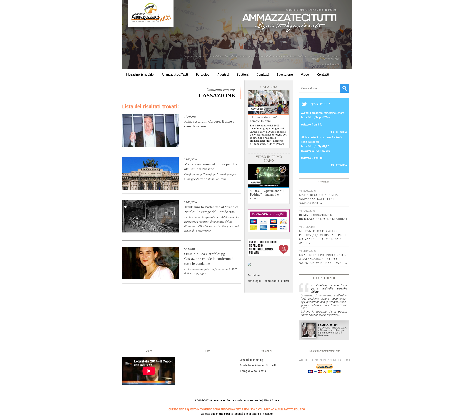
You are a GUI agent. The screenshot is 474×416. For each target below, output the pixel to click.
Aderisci (223, 74)
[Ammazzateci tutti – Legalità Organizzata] (237, 34)
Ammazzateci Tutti (175, 74)
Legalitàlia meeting (251, 359)
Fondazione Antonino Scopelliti (258, 365)
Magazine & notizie (140, 74)
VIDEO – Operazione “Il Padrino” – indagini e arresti (267, 194)
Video (305, 74)
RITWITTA (341, 131)
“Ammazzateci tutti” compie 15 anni (264, 119)
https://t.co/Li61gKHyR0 (315, 146)
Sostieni (242, 74)
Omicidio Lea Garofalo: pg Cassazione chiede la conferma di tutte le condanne (209, 258)
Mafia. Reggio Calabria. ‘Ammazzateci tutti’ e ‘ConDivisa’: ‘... (319, 198)
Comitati (263, 74)
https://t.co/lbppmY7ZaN (316, 117)
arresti (255, 182)
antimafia (322, 103)
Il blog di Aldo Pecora (253, 371)
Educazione (285, 74)
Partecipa (202, 74)
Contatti (323, 74)
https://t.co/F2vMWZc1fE (315, 150)
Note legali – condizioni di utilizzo (269, 281)
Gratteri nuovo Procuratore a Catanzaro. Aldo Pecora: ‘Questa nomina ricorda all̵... (323, 258)
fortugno (257, 108)
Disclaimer (254, 275)
